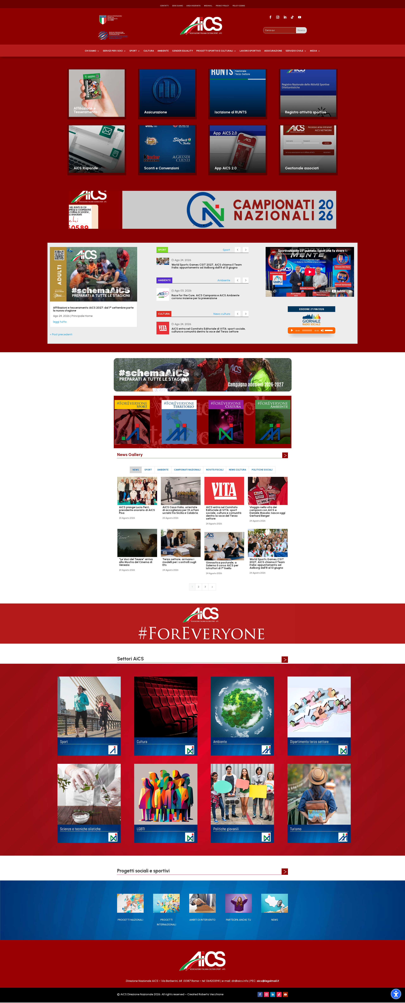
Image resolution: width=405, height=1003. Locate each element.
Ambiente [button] (162, 469)
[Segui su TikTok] (292, 17)
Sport (133, 51)
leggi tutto (60, 321)
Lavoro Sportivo (250, 51)
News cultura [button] (237, 469)
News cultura (221, 314)
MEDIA (313, 51)
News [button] (136, 469)
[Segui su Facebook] (271, 17)
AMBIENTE (163, 51)
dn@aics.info (239, 981)
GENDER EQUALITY (182, 51)
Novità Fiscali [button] (215, 469)
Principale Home (82, 316)
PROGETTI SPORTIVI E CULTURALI (214, 51)
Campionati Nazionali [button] (187, 469)
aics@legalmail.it (268, 981)
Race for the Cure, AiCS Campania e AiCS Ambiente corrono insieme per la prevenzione (205, 297)
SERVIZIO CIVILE (294, 51)
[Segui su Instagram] (278, 17)
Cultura (148, 51)
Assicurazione (273, 51)
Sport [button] (148, 469)
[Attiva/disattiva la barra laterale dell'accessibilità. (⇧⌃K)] (396, 994)
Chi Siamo (90, 51)
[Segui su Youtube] (300, 17)
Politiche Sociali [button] (262, 469)
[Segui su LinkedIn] (285, 17)
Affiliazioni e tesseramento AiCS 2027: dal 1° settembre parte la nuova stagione (93, 309)
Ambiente (223, 280)
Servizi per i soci (113, 51)
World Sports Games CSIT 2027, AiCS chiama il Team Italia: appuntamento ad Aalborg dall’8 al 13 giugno (206, 266)
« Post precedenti (61, 334)
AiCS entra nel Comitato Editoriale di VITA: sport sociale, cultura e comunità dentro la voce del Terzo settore (208, 330)
